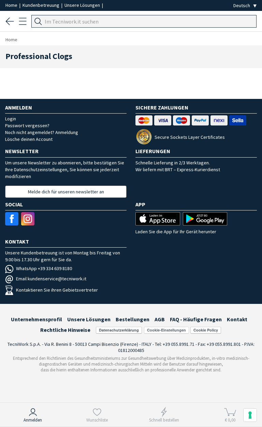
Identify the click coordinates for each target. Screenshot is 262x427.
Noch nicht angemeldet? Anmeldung (41, 132)
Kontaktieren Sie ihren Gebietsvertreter (57, 290)
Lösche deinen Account (29, 139)
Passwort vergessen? (27, 125)
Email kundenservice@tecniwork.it (51, 279)
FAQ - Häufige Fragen (196, 319)
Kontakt (237, 319)
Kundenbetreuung (41, 5)
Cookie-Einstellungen (166, 330)
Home (11, 5)
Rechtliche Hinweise (65, 329)
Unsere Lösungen (82, 5)
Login (10, 119)
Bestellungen (132, 319)
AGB (160, 319)
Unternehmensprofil (36, 319)
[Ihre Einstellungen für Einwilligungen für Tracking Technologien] (250, 415)
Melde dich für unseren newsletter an (66, 192)
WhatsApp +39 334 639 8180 (44, 268)
